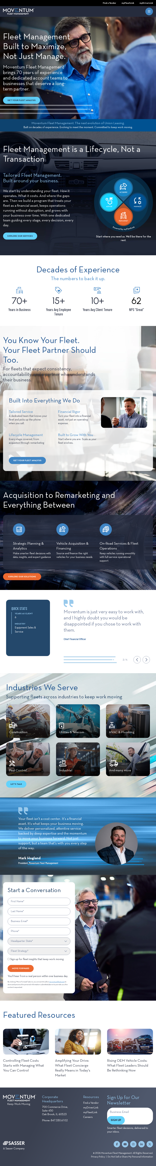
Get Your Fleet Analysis (21, 100)
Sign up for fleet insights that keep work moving (37, 959)
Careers (88, 1117)
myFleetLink (90, 1112)
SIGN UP (116, 1120)
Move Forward (20, 968)
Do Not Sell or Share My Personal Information (130, 1157)
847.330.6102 (59, 1120)
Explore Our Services (20, 236)
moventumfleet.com (57, 982)
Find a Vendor (91, 1103)
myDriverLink (90, 1107)
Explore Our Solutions (22, 577)
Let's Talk (16, 784)
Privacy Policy (98, 1157)
